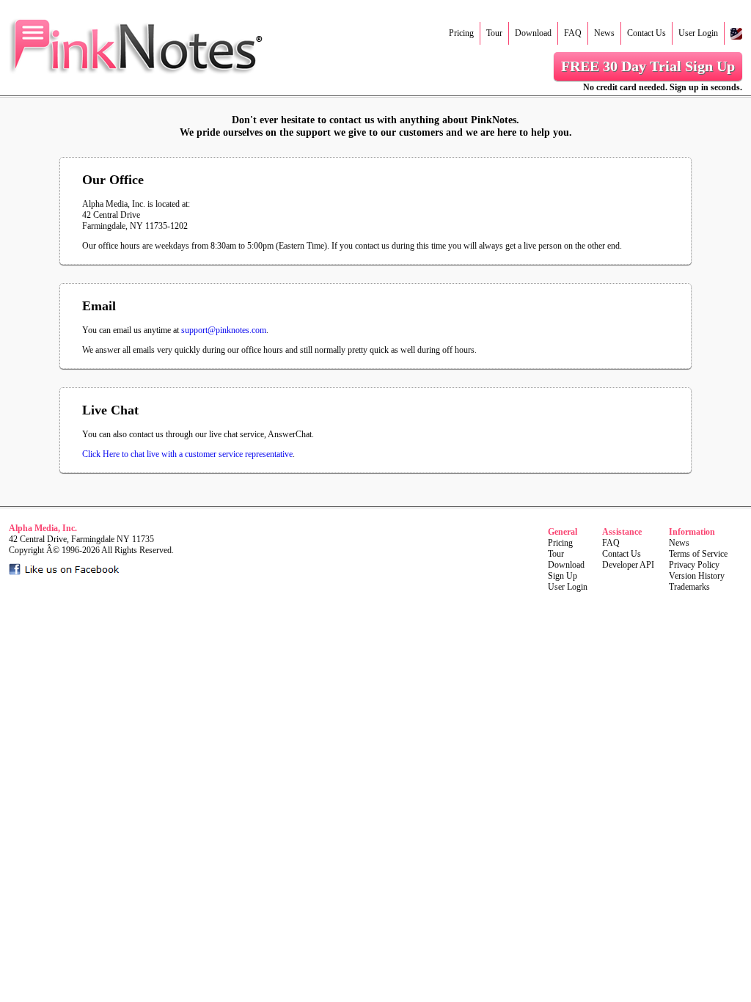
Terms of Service (698, 554)
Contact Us (646, 33)
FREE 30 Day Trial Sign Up (648, 66)
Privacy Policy (694, 565)
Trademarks (689, 587)
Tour (494, 33)
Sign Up (562, 576)
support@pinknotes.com (223, 330)
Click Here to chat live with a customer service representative (187, 454)
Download (533, 33)
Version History (697, 576)
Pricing (461, 33)
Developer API (628, 565)
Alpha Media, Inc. (43, 528)
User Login (698, 33)
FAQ (573, 33)
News (604, 33)
